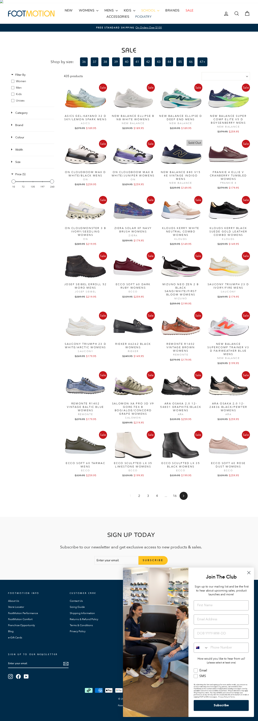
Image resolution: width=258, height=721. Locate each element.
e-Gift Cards (15, 637)
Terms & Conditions (81, 625)
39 (116, 62)
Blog (11, 631)
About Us (13, 601)
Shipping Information (82, 613)
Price (20, 174)
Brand (19, 125)
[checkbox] (32, 81)
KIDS (128, 10)
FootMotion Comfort (20, 619)
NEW (69, 10)
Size (18, 162)
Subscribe (221, 705)
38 (105, 62)
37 (94, 62)
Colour (19, 137)
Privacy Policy (77, 631)
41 (137, 62)
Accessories (117, 17)
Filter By (20, 75)
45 (180, 62)
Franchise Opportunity (21, 625)
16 (175, 496)
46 (190, 62)
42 (148, 62)
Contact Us (76, 601)
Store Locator (16, 607)
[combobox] (201, 648)
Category (21, 113)
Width (19, 149)
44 (169, 62)
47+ (202, 62)
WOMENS (87, 10)
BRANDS (172, 10)
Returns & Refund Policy (84, 619)
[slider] (13, 181)
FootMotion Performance (23, 613)
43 (158, 62)
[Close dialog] (248, 572)
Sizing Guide (77, 607)
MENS (109, 10)
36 (84, 62)
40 (126, 62)
